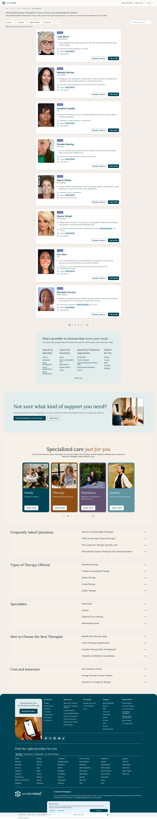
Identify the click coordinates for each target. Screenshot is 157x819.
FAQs (104, 709)
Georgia (39, 762)
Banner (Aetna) (65, 367)
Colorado (18, 774)
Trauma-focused (83, 360)
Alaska (17, 758)
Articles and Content (70, 719)
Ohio (81, 783)
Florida (39, 758)
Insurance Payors (127, 709)
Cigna (62, 370)
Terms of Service (31, 814)
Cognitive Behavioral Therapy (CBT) (87, 363)
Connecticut (19, 777)
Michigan (61, 771)
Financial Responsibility (43, 814)
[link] (78, 46)
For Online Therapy (52, 754)
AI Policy (105, 720)
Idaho (39, 771)
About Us (105, 706)
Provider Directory (69, 710)
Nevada (82, 777)
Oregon (103, 762)
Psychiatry (47, 709)
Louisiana (61, 758)
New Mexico (83, 774)
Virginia (125, 758)
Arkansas (18, 765)
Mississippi (62, 780)
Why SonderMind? (127, 3)
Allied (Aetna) (64, 364)
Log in (149, 3)
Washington (126, 765)
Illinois (39, 774)
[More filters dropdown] (58, 22)
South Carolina (106, 771)
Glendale (107, 368)
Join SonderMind (88, 706)
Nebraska (82, 765)
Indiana (39, 777)
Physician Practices (128, 706)
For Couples (47, 717)
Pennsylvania (105, 765)
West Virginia (127, 771)
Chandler (107, 365)
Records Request (108, 729)
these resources (82, 797)
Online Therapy (48, 706)
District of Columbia (22, 780)
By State (19, 754)
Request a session (98, 58)
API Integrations (127, 723)
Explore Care (139, 3)
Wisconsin (126, 768)
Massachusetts (63, 762)
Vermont (125, 762)
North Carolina (84, 758)
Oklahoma (104, 758)
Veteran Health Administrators (126, 717)
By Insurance (28, 754)
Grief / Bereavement (47, 372)
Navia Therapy (126, 720)
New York (82, 780)
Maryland (61, 765)
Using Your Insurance (70, 716)
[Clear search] (41, 22)
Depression (46, 360)
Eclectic (80, 370)
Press (104, 723)
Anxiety (45, 357)
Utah (102, 783)
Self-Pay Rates (68, 725)
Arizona (17, 768)
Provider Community (89, 703)
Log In (85, 709)
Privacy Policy (22, 814)
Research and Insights (71, 722)
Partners (105, 726)
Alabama (18, 762)
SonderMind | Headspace (126, 712)
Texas (103, 780)
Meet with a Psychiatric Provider (71, 706)
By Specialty (38, 754)
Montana (61, 783)
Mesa (106, 363)
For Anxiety (47, 712)
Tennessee (104, 777)
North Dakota (84, 762)
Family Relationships (47, 368)
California (18, 771)
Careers (105, 717)
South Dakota (105, 774)
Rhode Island (105, 768)
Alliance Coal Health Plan (66, 361)
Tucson (106, 360)
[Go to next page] (93, 325)
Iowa (38, 768)
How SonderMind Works (71, 713)
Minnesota (61, 774)
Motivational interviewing (86, 367)
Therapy (46, 703)
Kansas (39, 780)
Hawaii (39, 765)
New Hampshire (85, 768)
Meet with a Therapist (70, 703)
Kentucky (40, 783)
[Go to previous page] (63, 325)
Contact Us (106, 712)
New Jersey (83, 771)
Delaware (18, 783)
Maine (60, 768)
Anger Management (47, 363)
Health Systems (127, 703)
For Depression (48, 714)
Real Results (106, 714)
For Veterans (48, 720)
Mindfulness (81, 357)
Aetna (62, 357)
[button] (30, 418)
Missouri (61, 777)
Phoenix (106, 357)
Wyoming (125, 774)
